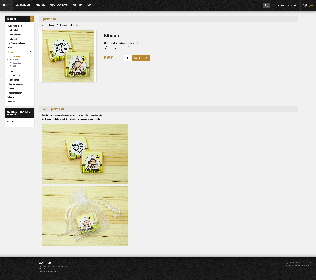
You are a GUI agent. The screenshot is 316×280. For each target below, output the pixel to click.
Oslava (51, 25)
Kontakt (90, 5)
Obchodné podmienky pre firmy (50, 269)
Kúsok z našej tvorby (59, 5)
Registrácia (292, 5)
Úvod (43, 25)
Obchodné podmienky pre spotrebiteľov (53, 266)
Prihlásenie (280, 5)
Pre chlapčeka (62, 25)
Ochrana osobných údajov (48, 272)
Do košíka (143, 58)
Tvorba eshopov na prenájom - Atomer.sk (296, 265)
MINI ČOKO (6, 5)
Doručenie (77, 5)
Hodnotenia (40, 5)
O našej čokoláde (23, 5)
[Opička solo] (67, 56)
